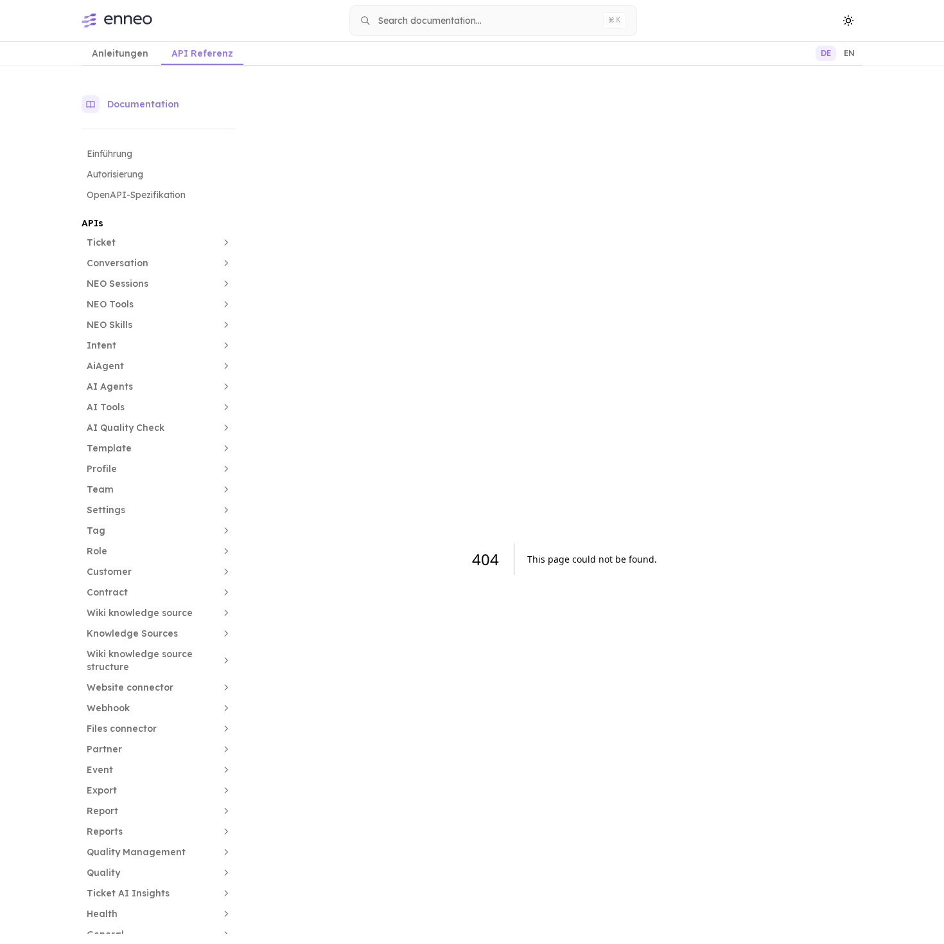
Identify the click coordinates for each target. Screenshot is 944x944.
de (826, 53)
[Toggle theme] (848, 20)
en (849, 53)
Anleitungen (120, 53)
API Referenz (202, 53)
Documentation (143, 104)
